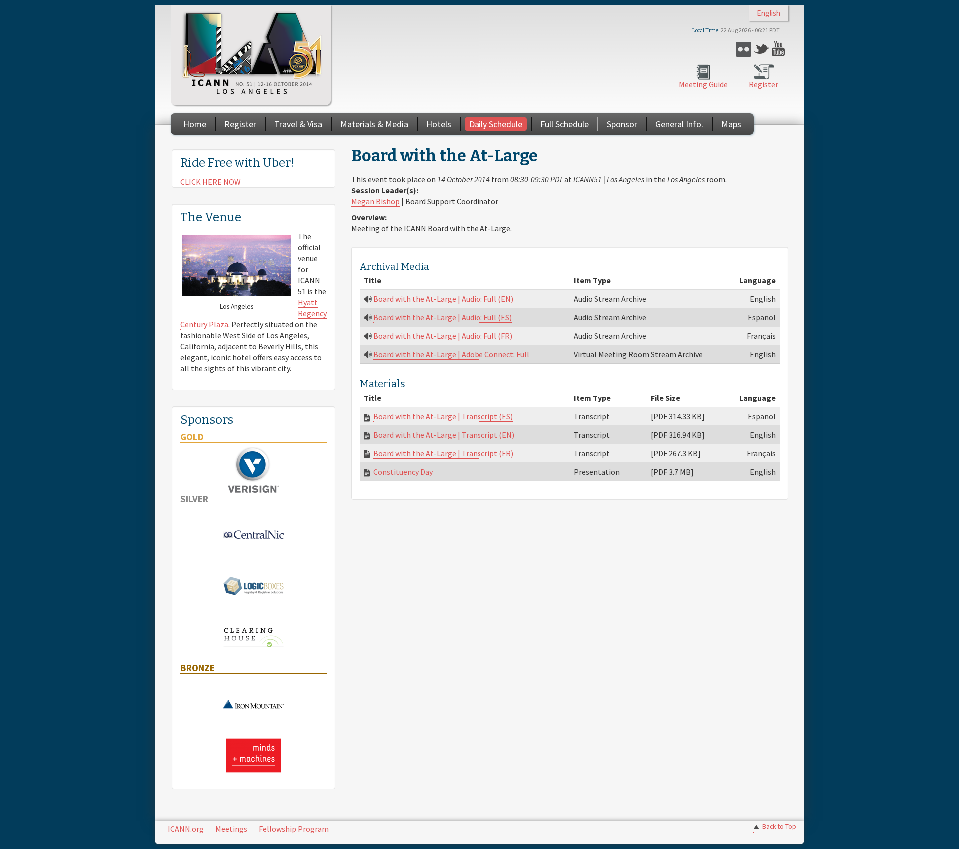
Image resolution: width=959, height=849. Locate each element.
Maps (731, 124)
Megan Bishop (375, 201)
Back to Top (779, 826)
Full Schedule (564, 124)
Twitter (761, 49)
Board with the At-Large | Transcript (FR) (443, 453)
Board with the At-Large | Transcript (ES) (443, 416)
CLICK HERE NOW (210, 182)
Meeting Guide (703, 84)
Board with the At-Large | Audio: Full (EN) (443, 299)
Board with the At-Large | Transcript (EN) (443, 435)
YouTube (779, 49)
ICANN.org (186, 829)
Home (194, 124)
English (768, 13)
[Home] (251, 55)
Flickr (743, 49)
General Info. (679, 124)
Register (763, 84)
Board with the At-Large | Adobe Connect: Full (451, 354)
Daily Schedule (495, 124)
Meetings (231, 829)
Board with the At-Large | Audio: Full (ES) (442, 317)
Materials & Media (374, 124)
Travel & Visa (298, 124)
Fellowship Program (294, 829)
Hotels (438, 124)
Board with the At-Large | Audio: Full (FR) (442, 336)
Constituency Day (403, 472)
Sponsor (622, 124)
